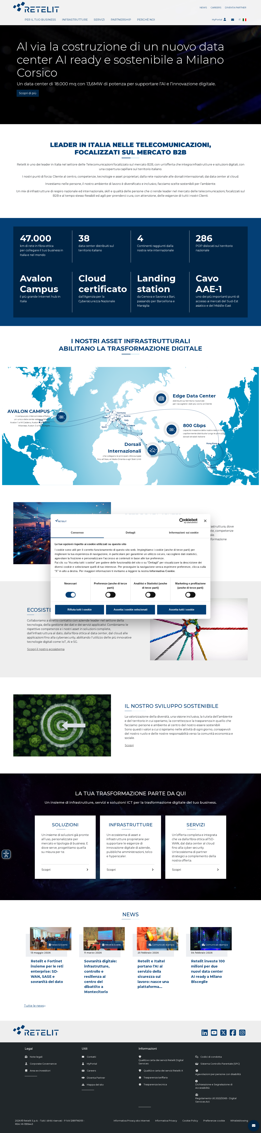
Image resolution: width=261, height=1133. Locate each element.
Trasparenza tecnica (155, 1084)
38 (84, 238)
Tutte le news (34, 1005)
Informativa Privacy (166, 1120)
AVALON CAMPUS (28, 411)
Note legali (36, 1056)
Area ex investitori (40, 1070)
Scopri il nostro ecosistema (45, 649)
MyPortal (217, 19)
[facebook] (233, 1032)
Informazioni (147, 1048)
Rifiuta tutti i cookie (79, 609)
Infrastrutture (75, 19)
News (203, 7)
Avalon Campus (39, 283)
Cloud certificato (102, 283)
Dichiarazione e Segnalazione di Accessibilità (219, 1086)
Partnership (121, 19)
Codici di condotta (211, 1056)
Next (233, 963)
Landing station (156, 283)
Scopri (129, 745)
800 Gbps (194, 425)
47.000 (35, 238)
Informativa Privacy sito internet (132, 1120)
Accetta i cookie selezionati (130, 609)
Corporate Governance (43, 1063)
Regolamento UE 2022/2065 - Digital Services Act (215, 1100)
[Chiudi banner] (205, 521)
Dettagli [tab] (130, 532)
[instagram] (242, 1032)
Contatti (91, 1056)
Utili (84, 1048)
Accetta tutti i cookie (181, 609)
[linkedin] (205, 1032)
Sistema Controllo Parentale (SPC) (220, 1063)
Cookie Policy (190, 1120)
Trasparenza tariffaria (156, 1077)
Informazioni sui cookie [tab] (183, 532)
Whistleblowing (239, 1120)
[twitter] (223, 1032)
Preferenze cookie (214, 1120)
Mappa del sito (95, 1084)
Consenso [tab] (77, 532)
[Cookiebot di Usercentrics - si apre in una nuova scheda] (181, 521)
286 (204, 238)
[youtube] (214, 1032)
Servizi (99, 19)
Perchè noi (146, 19)
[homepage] (36, 7)
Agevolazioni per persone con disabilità (218, 1074)
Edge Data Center (194, 396)
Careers (216, 7)
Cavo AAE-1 (209, 283)
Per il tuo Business (40, 19)
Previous (28, 963)
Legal (29, 1048)
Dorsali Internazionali (124, 447)
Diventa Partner (235, 7)
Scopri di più (27, 93)
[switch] (110, 595)
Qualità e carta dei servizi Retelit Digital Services (160, 1062)
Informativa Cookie (162, 571)
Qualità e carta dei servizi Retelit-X (163, 1070)
